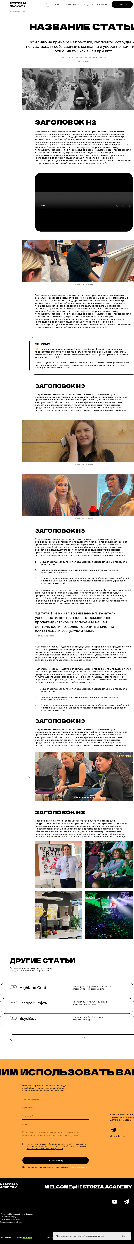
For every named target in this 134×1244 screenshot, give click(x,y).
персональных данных (78, 1167)
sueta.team (27, 1237)
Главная (18, 11)
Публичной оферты (56, 1144)
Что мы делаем (72, 4)
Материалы (102, 4)
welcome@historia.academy (88, 1187)
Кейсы (58, 4)
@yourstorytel (117, 1136)
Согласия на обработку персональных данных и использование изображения (56, 1147)
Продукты (88, 4)
